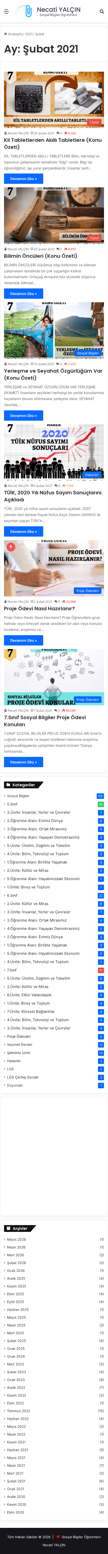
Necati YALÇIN (18, 133)
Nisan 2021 (16, 1465)
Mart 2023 (15, 1364)
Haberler (14, 1061)
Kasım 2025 (16, 1286)
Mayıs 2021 (16, 1458)
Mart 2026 (15, 1255)
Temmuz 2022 (18, 1411)
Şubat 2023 (16, 1372)
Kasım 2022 (16, 1395)
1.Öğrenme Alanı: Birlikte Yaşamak (37, 862)
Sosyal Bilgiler (18, 796)
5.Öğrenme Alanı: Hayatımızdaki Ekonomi (43, 878)
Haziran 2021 (17, 1450)
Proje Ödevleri (18, 1036)
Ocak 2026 (16, 1271)
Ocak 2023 (16, 1380)
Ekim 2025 (15, 1294)
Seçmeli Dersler (19, 1045)
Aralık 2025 (16, 1278)
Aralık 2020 (16, 1497)
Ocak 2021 (15, 1489)
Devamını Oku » (23, 179)
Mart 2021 (15, 1473)
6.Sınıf (12, 895)
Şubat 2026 (16, 1263)
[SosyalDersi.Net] (47, 11)
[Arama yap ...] (101, 13)
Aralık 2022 (16, 1388)
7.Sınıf (12, 970)
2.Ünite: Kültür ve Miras (27, 870)
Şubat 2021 (16, 1481)
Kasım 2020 (16, 1504)
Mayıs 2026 (16, 1239)
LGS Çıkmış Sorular (23, 1077)
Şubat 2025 (16, 1341)
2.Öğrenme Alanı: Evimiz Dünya (35, 820)
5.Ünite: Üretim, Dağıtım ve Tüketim (38, 845)
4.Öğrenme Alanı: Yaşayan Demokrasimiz (43, 837)
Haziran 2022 (18, 1419)
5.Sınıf (12, 804)
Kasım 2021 (16, 1442)
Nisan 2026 (16, 1247)
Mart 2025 (15, 1333)
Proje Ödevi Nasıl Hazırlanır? (39, 608)
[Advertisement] (54, 79)
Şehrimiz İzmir (18, 1053)
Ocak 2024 (16, 1356)
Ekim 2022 (15, 1403)
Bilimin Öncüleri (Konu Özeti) (40, 256)
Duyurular (15, 1085)
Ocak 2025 (16, 1349)
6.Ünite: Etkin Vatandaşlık (29, 994)
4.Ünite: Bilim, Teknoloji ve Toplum (38, 853)
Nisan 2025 (16, 1325)
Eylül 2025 (15, 1302)
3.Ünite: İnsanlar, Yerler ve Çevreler (39, 812)
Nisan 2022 (16, 1434)
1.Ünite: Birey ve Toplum (28, 887)
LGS (10, 1069)
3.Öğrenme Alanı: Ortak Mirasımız (37, 829)
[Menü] (6, 13)
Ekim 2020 (15, 1512)
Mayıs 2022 (16, 1426)
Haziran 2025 (18, 1310)
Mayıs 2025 (16, 1317)
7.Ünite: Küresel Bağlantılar (31, 1011)
